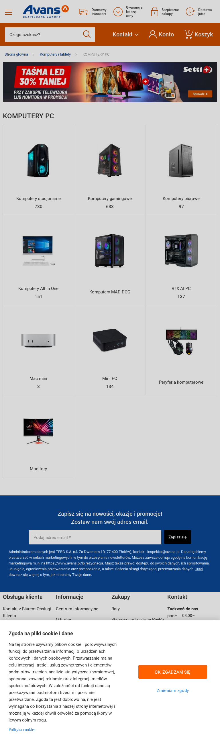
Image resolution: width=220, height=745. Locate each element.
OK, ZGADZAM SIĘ (172, 672)
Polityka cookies (22, 730)
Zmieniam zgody (173, 690)
